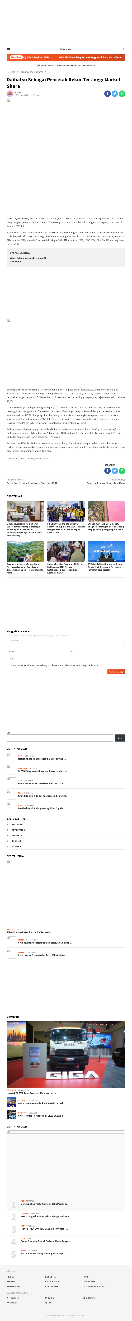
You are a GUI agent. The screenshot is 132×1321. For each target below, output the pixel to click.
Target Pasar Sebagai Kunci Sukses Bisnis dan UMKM (32, 481)
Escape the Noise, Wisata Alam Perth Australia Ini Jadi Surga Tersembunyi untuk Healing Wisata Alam (25, 568)
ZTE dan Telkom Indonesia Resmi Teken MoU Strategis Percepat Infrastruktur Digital (105, 567)
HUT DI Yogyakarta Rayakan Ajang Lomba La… (43, 771)
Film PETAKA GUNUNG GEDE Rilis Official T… (41, 783)
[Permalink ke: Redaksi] (10, 93)
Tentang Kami (14, 1286)
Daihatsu (13, 458)
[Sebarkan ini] (107, 93)
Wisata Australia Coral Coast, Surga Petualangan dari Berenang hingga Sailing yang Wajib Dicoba (106, 526)
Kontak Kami (51, 1286)
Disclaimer (89, 1281)
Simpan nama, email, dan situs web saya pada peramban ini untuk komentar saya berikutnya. (54, 665)
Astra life (17, 824)
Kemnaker (17, 835)
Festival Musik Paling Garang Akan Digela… (41, 808)
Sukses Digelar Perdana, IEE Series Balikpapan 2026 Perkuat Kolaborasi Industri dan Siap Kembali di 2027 (65, 568)
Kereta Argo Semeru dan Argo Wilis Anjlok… (42, 955)
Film (20, 756)
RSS (49, 1302)
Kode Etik (50, 1276)
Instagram (90, 1298)
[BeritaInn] (65, 49)
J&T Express (18, 830)
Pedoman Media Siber (95, 1286)
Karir (86, 1276)
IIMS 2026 (16, 841)
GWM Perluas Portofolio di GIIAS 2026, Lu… (41, 1115)
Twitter (51, 1298)
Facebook (14, 1298)
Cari (8, 732)
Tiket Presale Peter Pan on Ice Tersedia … (30, 932)
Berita (10, 929)
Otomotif (11, 1090)
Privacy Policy (52, 1281)
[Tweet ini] (115, 93)
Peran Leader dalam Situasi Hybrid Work (106, 481)
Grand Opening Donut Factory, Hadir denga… (43, 795)
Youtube (13, 1302)
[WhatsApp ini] (122, 93)
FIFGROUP (17, 846)
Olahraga (22, 768)
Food (20, 793)
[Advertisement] (66, 22)
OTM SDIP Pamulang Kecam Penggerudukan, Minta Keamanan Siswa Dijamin (83, 57)
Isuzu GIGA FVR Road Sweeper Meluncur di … (31, 1093)
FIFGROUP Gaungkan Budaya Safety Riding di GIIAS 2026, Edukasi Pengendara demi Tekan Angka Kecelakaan (66, 528)
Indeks (10, 1276)
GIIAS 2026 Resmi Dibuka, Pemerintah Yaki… (42, 1103)
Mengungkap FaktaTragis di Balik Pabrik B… (42, 758)
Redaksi (11, 1281)
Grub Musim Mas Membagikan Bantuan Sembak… (45, 942)
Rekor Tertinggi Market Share (35, 458)
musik (21, 805)
